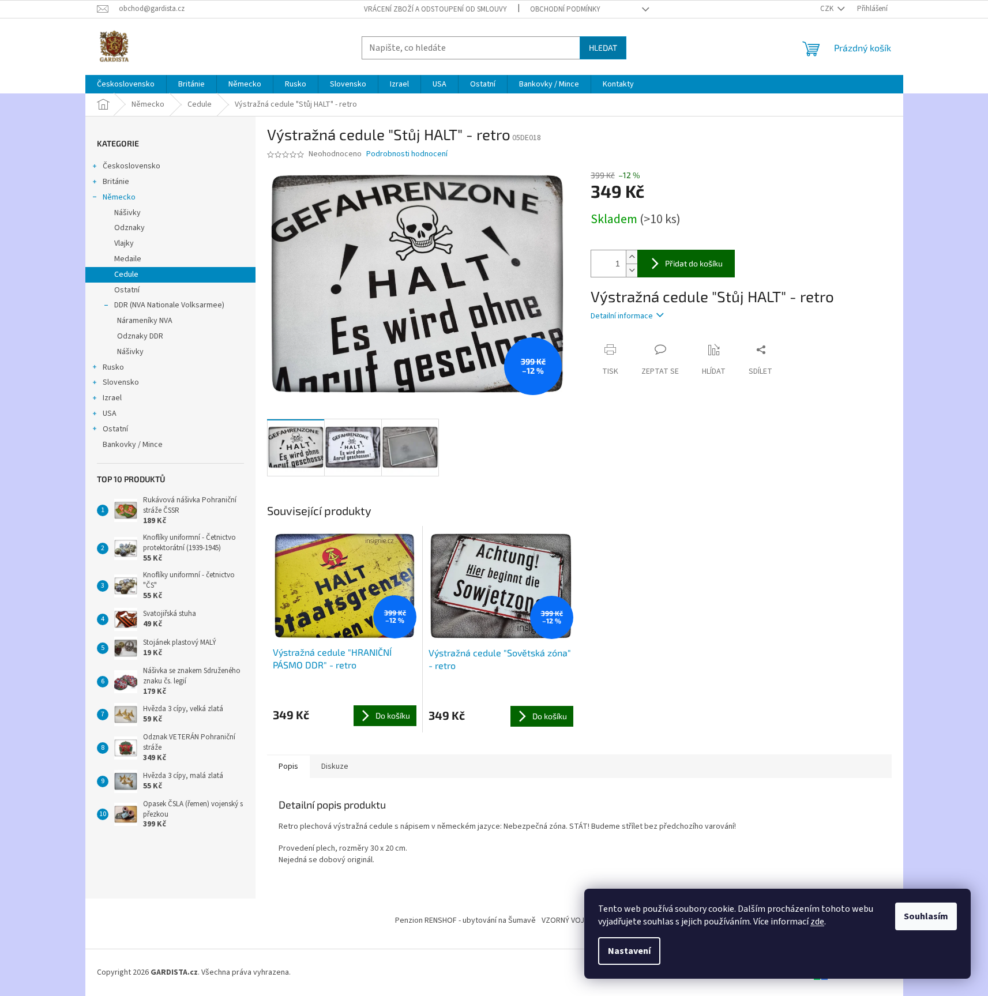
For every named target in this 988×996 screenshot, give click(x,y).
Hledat (603, 47)
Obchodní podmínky (565, 9)
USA (110, 413)
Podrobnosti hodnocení (407, 154)
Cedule (126, 274)
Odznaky (129, 228)
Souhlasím (926, 916)
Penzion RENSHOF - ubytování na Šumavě (465, 920)
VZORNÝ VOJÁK (567, 920)
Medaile (127, 259)
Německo (119, 197)
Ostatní (127, 290)
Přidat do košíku (694, 263)
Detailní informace (622, 316)
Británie (116, 181)
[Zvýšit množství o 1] (631, 257)
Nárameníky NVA (144, 320)
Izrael (112, 398)
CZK (827, 8)
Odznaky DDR (140, 336)
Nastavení (629, 951)
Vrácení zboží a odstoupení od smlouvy (435, 9)
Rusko (113, 367)
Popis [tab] (288, 766)
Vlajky (124, 243)
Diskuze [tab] (334, 766)
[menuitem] (125, 84)
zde (817, 921)
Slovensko (121, 382)
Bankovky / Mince (133, 444)
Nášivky (127, 213)
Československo (131, 166)
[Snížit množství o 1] (631, 270)
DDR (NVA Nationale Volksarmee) (169, 305)
